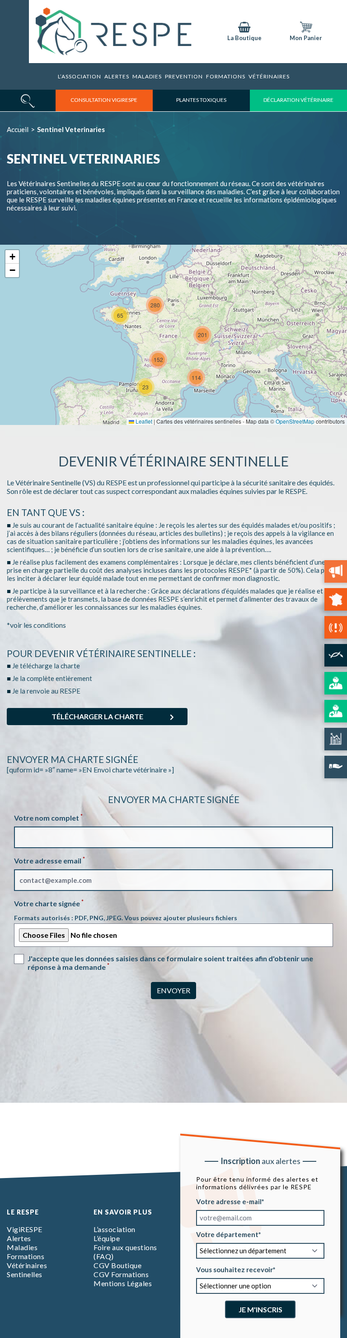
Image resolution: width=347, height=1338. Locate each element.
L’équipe (107, 1238)
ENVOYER (173, 990)
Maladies (147, 76)
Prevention (184, 76)
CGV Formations (121, 1274)
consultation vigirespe (103, 99)
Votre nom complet (48, 817)
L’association (79, 76)
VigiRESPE (24, 1229)
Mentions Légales (123, 1283)
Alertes (116, 76)
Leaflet (143, 421)
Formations (25, 1256)
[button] (145, 387)
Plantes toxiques (201, 99)
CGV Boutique (117, 1265)
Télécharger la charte (97, 716)
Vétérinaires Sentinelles (27, 1270)
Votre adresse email (49, 860)
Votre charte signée (49, 903)
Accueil (17, 129)
